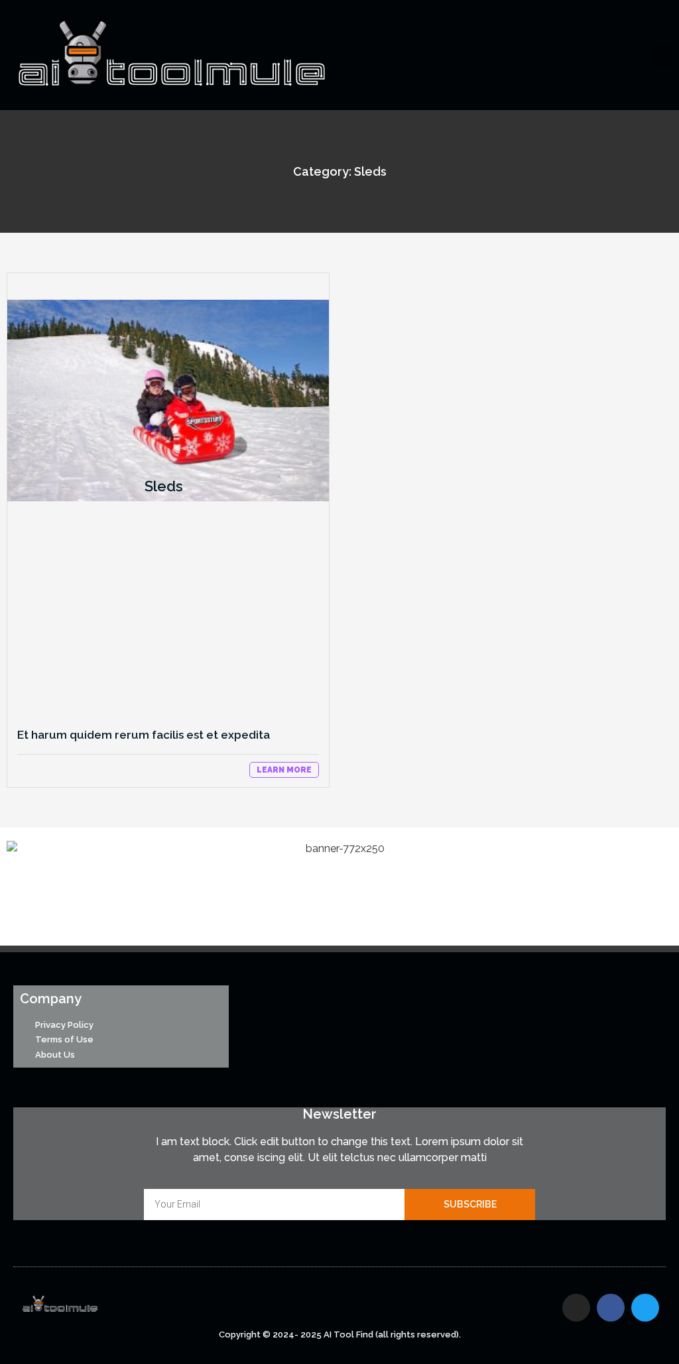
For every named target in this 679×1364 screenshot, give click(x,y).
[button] (663, 55)
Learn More (284, 770)
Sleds (164, 486)
